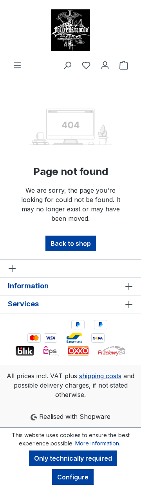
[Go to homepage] (70, 30)
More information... (99, 443)
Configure (73, 477)
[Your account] (105, 65)
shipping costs (100, 376)
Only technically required (73, 458)
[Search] (67, 65)
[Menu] (17, 65)
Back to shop (71, 243)
